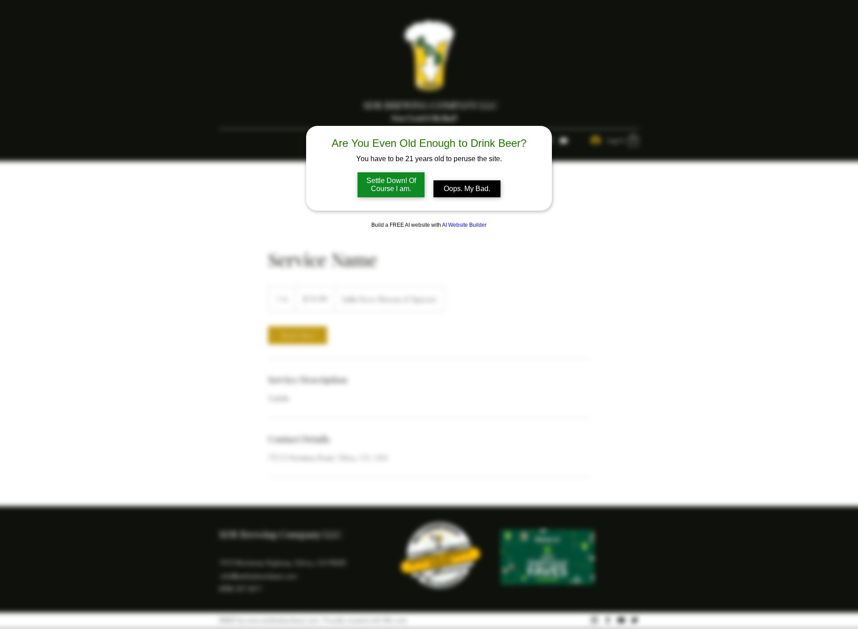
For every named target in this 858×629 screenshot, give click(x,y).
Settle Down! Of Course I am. (391, 184)
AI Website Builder (464, 225)
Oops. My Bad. (467, 188)
